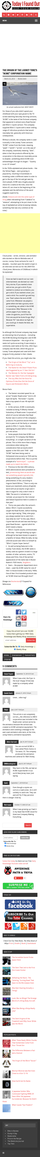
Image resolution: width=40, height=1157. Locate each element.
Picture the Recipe (14, 1139)
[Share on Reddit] (18, 618)
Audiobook (31, 943)
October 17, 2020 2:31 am (22, 805)
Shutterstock (16, 581)
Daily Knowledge (27, 647)
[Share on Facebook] (18, 612)
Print (11, 943)
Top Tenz (10, 1144)
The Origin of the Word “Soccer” (24, 1061)
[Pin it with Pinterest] (24, 618)
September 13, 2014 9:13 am (25, 674)
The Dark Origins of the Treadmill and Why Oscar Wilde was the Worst (24, 1021)
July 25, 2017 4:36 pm (25, 763)
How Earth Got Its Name (21, 1081)
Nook (23, 943)
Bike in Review (12, 1131)
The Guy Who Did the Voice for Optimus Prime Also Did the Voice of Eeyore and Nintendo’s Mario (20, 381)
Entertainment (17, 655)
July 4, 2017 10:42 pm (17, 710)
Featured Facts (30, 655)
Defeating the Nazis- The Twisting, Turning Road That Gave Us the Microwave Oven (23, 980)
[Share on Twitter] (24, 612)
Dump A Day (12, 1133)
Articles (6, 655)
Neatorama (11, 1136)
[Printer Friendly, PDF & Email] (34, 613)
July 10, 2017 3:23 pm (26, 742)
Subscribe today (9, 861)
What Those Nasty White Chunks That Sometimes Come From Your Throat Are (24, 1042)
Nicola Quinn (22, 78)
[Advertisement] (20, 45)
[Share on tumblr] (18, 624)
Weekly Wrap (21, 649)
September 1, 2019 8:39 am (19, 783)
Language (7, 659)
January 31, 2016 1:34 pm (23, 693)
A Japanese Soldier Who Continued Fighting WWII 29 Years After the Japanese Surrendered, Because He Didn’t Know (19, 1096)
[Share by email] (24, 624)
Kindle (17, 943)
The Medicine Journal (15, 1141)
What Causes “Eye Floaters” (22, 1105)
